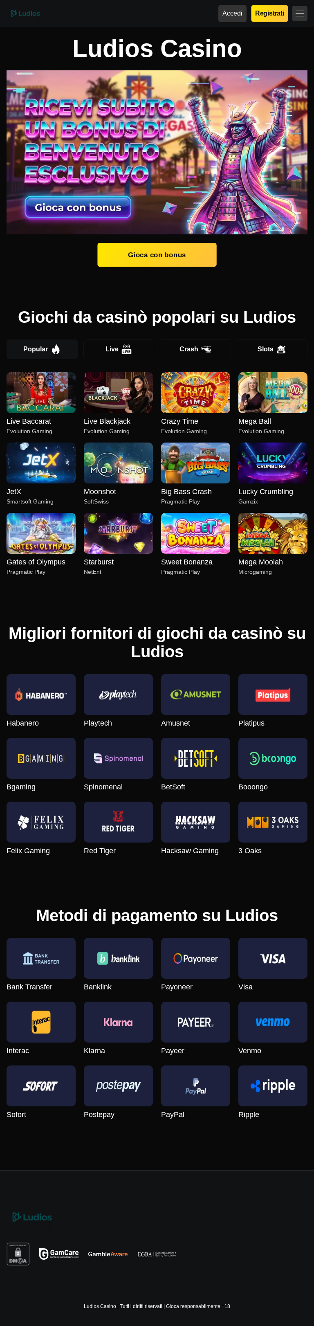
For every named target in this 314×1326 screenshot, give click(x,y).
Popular (35, 349)
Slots (266, 349)
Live (112, 349)
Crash (188, 349)
